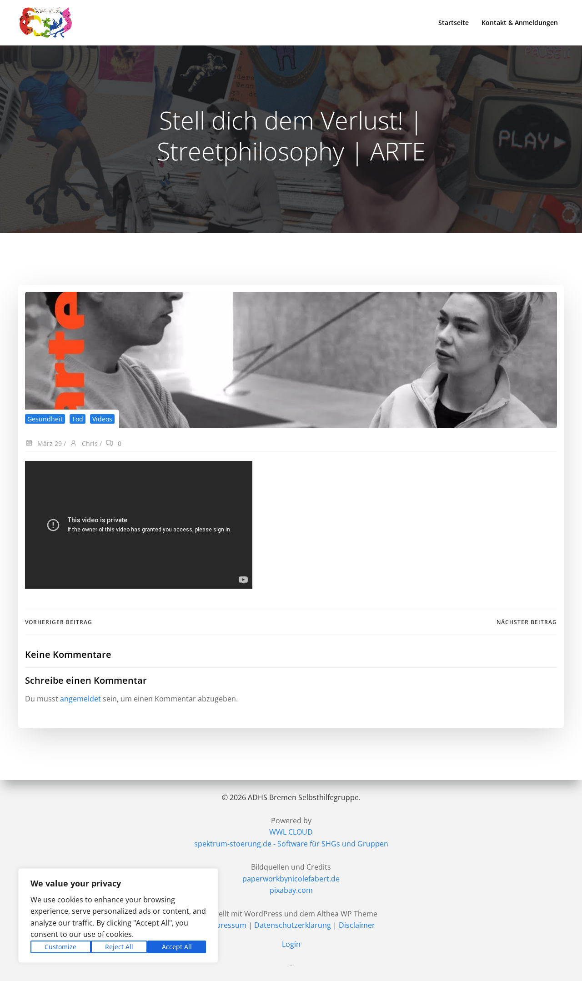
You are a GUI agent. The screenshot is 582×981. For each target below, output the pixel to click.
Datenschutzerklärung (292, 925)
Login (291, 944)
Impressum (226, 925)
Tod (77, 419)
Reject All (119, 946)
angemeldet (80, 699)
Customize (60, 946)
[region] (118, 915)
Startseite (453, 22)
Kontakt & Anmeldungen (520, 22)
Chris (89, 443)
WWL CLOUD (291, 832)
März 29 (48, 443)
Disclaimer (357, 925)
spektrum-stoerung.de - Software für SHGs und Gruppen (291, 844)
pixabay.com (291, 890)
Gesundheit (45, 419)
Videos (102, 419)
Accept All (177, 946)
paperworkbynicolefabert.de (291, 879)
